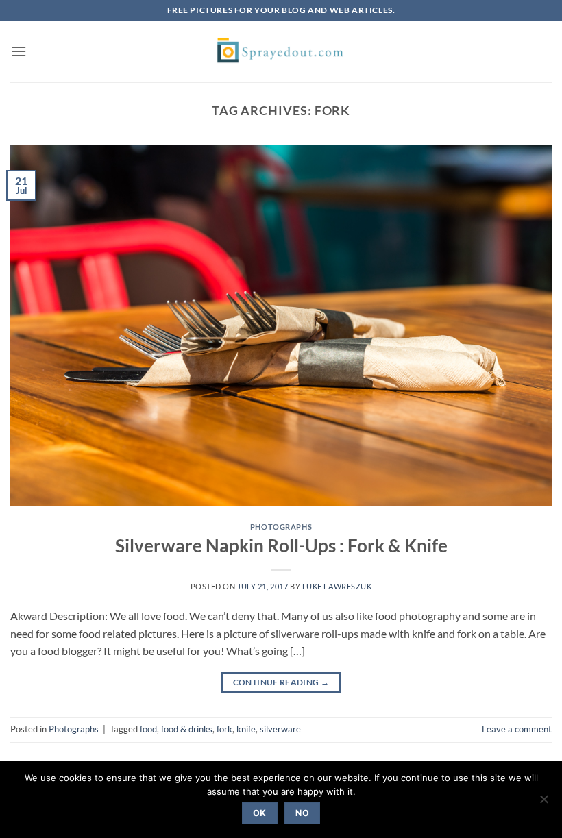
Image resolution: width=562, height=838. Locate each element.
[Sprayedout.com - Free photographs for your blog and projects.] (281, 51)
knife (246, 729)
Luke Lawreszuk (337, 586)
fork (224, 729)
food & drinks (186, 729)
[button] (18, 51)
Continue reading (281, 682)
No (302, 813)
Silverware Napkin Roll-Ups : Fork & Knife (281, 545)
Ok (260, 813)
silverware (280, 729)
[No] (543, 803)
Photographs (281, 526)
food (148, 729)
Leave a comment (517, 729)
